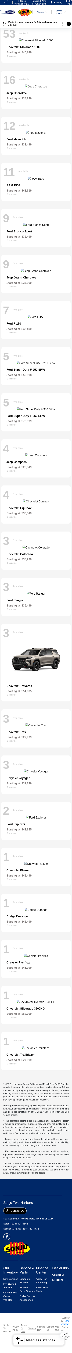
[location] (51, 2)
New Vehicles (10, 1278)
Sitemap (32, 1328)
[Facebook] (6, 1236)
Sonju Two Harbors (7, 1328)
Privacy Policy (15, 1328)
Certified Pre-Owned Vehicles (10, 1296)
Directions (57, 1279)
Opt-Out (57, 1328)
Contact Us (17, 1210)
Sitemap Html (41, 1328)
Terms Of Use (24, 1328)
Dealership (60, 1268)
